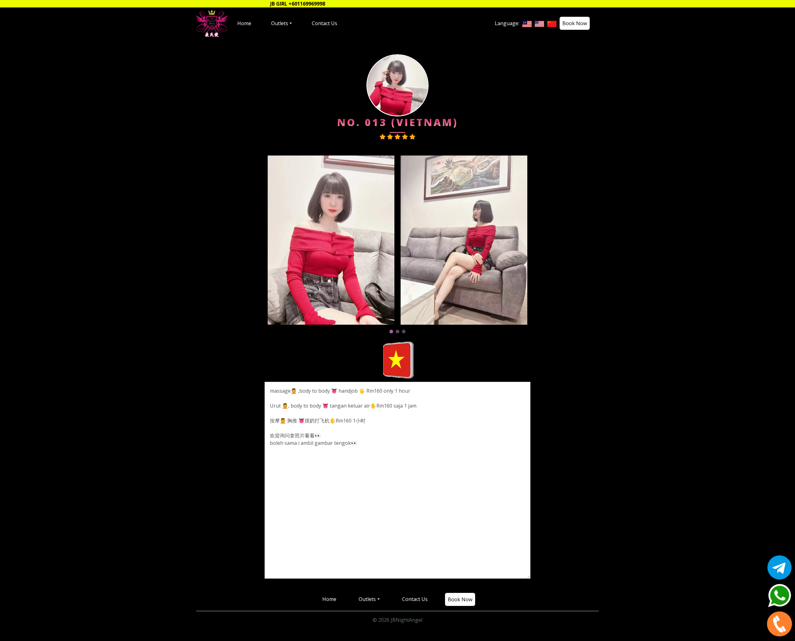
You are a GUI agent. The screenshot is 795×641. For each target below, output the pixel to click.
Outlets (279, 23)
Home (244, 23)
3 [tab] (404, 331)
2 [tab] (397, 331)
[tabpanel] (331, 240)
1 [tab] (391, 331)
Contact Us (324, 23)
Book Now (574, 23)
